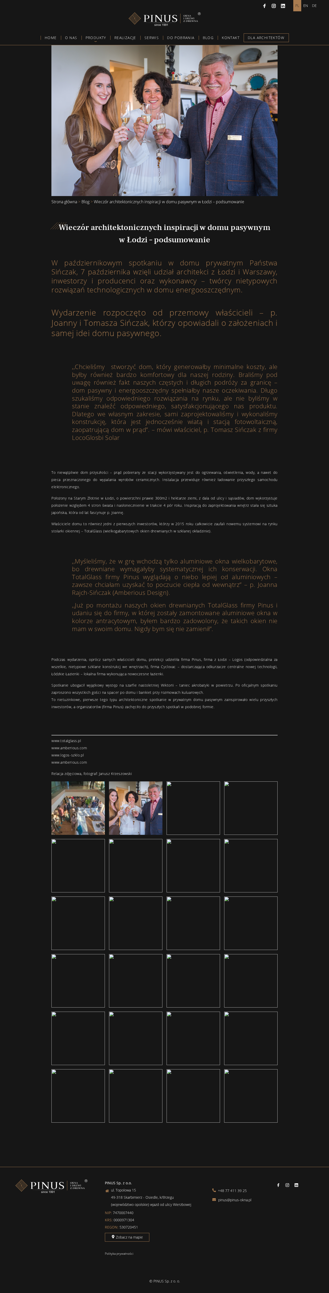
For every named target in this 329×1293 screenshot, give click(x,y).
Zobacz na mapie (129, 1237)
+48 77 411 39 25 (232, 1190)
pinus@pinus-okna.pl (234, 1199)
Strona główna (64, 202)
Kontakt (231, 37)
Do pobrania (180, 37)
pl (297, 5)
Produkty (96, 37)
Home (51, 37)
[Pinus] (164, 24)
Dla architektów (266, 37)
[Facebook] (264, 5)
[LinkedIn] (283, 5)
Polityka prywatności (119, 1253)
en (305, 5)
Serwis (151, 37)
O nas (71, 37)
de (314, 5)
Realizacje (125, 37)
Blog (208, 37)
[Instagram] (274, 5)
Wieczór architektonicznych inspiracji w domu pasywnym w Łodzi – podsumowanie (169, 202)
